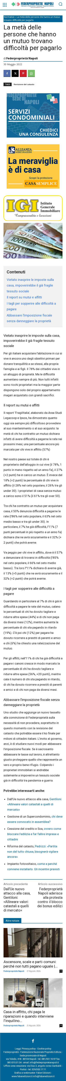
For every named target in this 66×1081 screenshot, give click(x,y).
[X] (15, 73)
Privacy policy (29, 1048)
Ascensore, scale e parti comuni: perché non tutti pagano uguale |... (31, 964)
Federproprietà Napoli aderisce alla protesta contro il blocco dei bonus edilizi (49, 897)
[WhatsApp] (31, 73)
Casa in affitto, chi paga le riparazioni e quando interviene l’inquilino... (29, 1016)
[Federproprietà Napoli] (33, 5)
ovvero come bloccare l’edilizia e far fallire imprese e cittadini (34, 834)
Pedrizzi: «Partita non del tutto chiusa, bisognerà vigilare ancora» (32, 851)
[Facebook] (7, 73)
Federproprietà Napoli (22, 58)
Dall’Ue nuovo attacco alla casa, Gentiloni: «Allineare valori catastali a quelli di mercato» (17, 899)
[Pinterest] (23, 73)
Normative (9, 16)
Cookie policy (44, 1048)
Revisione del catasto (24, 84)
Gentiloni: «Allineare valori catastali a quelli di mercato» (34, 804)
